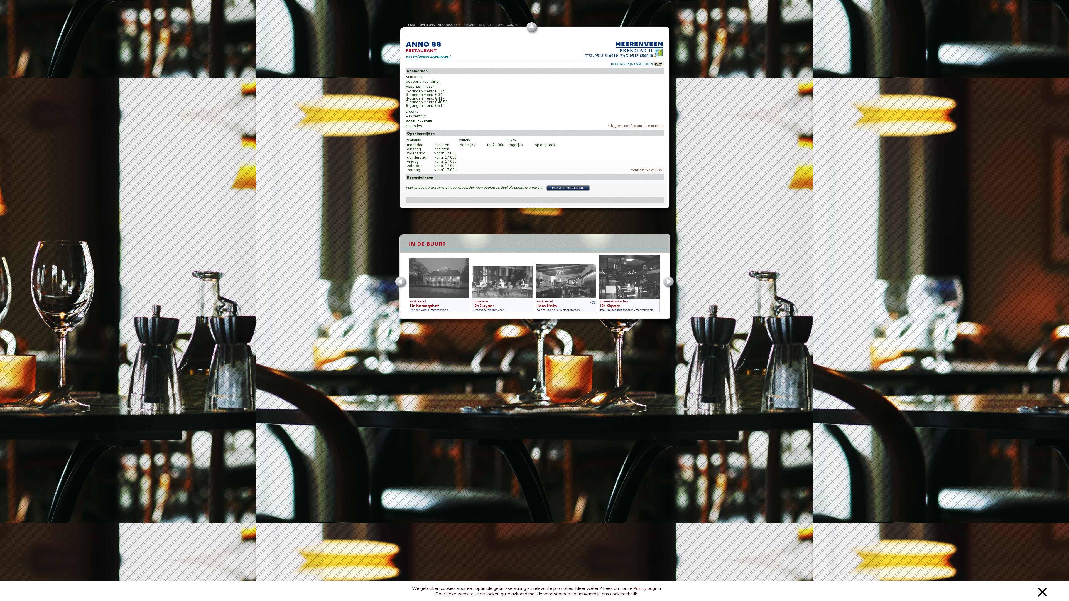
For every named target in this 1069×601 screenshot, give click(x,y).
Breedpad (633, 50)
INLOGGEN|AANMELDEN (632, 64)
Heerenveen (639, 44)
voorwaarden (449, 24)
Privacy (640, 588)
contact (513, 24)
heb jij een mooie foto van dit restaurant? (635, 126)
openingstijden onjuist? (646, 170)
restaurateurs (491, 24)
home (412, 24)
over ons (427, 24)
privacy (470, 24)
